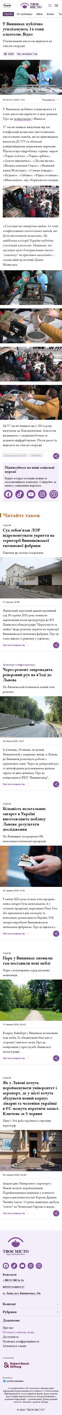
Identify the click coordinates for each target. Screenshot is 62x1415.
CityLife (8, 14)
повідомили (22, 118)
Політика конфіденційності (21, 1341)
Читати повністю (14, 645)
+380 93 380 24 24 (13, 1280)
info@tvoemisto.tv (13, 1286)
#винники (36, 455)
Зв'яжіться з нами (14, 1346)
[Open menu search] (50, 5)
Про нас (8, 1328)
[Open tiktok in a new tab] (19, 494)
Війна (40, 14)
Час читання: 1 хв (27, 53)
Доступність (11, 1337)
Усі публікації (24, 14)
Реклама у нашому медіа (18, 1332)
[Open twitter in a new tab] (53, 494)
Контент (9, 1304)
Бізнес (50, 14)
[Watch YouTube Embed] (31, 201)
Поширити (48, 99)
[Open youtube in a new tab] (31, 494)
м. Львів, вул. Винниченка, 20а (21, 1293)
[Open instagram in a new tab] (42, 494)
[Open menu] (56, 5)
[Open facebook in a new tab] (8, 494)
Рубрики (10, 1312)
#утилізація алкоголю (15, 455)
